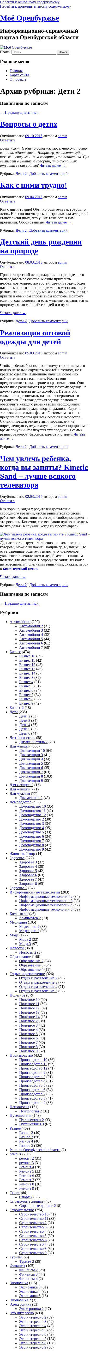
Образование (20, 957)
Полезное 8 (28, 1047)
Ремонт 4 (26, 1167)
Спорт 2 (25, 1197)
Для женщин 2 (21, 785)
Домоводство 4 (31, 828)
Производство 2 (32, 1072)
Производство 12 (33, 1068)
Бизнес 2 (17, 708)
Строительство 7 (33, 1244)
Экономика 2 (20, 1300)
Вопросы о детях (28, 124)
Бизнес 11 (27, 660)
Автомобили (20, 622)
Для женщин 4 (31, 759)
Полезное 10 (29, 999)
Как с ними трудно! (33, 185)
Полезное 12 (29, 1008)
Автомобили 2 (31, 626)
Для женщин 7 (31, 772)
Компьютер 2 (30, 918)
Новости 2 (27, 952)
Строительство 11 (33, 1218)
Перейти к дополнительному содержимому (35, 6)
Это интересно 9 (32, 1347)
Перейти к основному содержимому (30, 2)
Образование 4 (31, 969)
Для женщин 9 (31, 781)
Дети (14, 712)
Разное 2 (26, 1133)
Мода (14, 935)
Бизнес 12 (27, 665)
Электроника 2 (31, 1309)
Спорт (15, 1193)
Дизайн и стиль (22, 738)
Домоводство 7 (31, 841)
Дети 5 (24, 729)
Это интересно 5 (32, 1330)
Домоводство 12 (32, 815)
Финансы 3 (28, 1274)
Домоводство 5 (31, 832)
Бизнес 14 (27, 673)
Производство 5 (32, 1085)
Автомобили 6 (31, 643)
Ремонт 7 (26, 1180)
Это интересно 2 (32, 1317)
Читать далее (53, 165)
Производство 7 (32, 1094)
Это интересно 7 (32, 1339)
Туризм (16, 1257)
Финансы (17, 1266)
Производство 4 (32, 1081)
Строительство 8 (33, 1249)
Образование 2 (31, 961)
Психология (19, 1107)
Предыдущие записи (19, 112)
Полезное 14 (29, 1017)
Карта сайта (19, 75)
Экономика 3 (30, 1287)
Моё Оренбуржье (29, 18)
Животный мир (22, 854)
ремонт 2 (26, 1158)
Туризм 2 (26, 1261)
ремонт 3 (26, 1163)
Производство (21, 1055)
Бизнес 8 (26, 699)
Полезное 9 (28, 1051)
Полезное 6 (28, 1038)
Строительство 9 (33, 1253)
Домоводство (20, 802)
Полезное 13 (29, 1012)
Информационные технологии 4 (45, 905)
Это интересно (22, 1313)
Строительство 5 (33, 1236)
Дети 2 (21, 173)
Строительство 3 (33, 1227)
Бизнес (15, 652)
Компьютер (19, 914)
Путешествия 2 (31, 1120)
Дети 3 (24, 720)
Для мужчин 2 (30, 798)
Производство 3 (32, 1077)
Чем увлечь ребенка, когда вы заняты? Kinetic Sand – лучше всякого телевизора (44, 471)
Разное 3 (26, 1137)
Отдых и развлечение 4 (38, 987)
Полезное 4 (28, 1030)
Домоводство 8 (31, 845)
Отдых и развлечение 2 (38, 978)
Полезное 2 (28, 1021)
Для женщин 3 (31, 755)
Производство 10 (33, 1060)
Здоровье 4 (28, 866)
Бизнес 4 (26, 682)
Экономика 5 (30, 1296)
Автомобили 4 (31, 635)
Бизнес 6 (26, 690)
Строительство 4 (33, 1231)
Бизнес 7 (26, 695)
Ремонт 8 (26, 1184)
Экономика (19, 1283)
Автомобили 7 (31, 647)
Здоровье (17, 858)
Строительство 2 (33, 1223)
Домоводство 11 (32, 811)
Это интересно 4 (32, 1326)
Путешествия (20, 1115)
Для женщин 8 (31, 776)
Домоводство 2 (31, 819)
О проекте (18, 79)
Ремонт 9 (26, 1188)
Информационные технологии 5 (45, 909)
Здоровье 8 (28, 884)
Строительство (22, 1210)
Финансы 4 (28, 1279)
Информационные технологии (35, 892)
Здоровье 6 (28, 875)
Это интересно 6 (32, 1334)
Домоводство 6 (31, 836)
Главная (16, 71)
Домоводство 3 (31, 823)
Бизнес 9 (26, 703)
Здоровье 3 (28, 862)
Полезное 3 (28, 1025)
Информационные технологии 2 (45, 896)
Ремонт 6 (26, 1176)
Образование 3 (31, 965)
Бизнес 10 (27, 656)
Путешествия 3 (31, 1124)
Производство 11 (33, 1064)
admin (62, 136)
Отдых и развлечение (27, 974)
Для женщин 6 (31, 768)
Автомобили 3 (31, 630)
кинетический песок (20, 568)
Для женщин (20, 746)
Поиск (5, 52)
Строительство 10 (33, 1214)
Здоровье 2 (18, 888)
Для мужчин (20, 793)
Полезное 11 (29, 1004)
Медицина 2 (29, 927)
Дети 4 (24, 725)
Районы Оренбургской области (35, 1150)
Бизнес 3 (26, 677)
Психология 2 (30, 1111)
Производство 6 (32, 1090)
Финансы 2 (28, 1270)
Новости (17, 948)
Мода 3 (25, 944)
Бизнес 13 (27, 669)
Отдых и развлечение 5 (38, 991)
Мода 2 (25, 939)
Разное (15, 1128)
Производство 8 (32, 1098)
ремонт (15, 1154)
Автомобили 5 (31, 639)
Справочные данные (26, 1201)
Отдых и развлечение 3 (38, 982)
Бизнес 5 (26, 686)
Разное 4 (26, 1141)
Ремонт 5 (26, 1171)
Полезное (17, 995)
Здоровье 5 (28, 871)
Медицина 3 (29, 931)
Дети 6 (24, 733)
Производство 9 (32, 1103)
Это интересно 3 (32, 1321)
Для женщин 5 (31, 763)
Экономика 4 (30, 1291)
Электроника (20, 1304)
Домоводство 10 (32, 806)
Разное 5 (26, 1145)
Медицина (18, 922)
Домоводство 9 (31, 849)
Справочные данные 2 (37, 1206)
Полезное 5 (28, 1034)
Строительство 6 (33, 1240)
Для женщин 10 (32, 750)
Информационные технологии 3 (45, 901)
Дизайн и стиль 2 (33, 742)
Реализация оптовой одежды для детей (35, 337)
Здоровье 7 (28, 879)
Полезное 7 (28, 1042)
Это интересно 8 (32, 1343)
